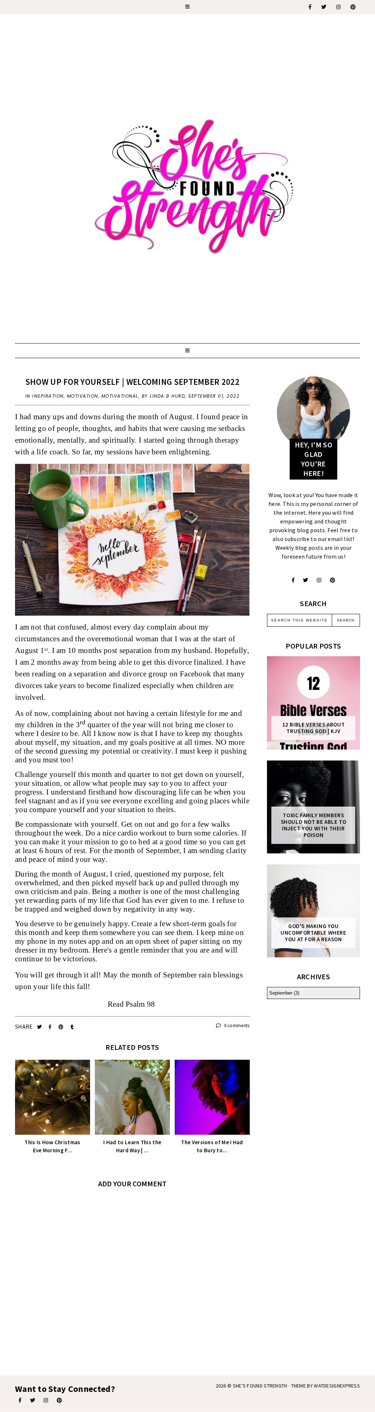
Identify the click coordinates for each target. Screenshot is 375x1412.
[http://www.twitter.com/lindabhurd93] (305, 580)
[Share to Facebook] (51, 1027)
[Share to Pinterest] (62, 1027)
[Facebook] (310, 7)
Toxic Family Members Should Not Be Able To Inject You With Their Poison (313, 825)
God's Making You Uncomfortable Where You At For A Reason (313, 933)
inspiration (48, 396)
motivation (82, 396)
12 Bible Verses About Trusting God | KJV (313, 728)
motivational (119, 396)
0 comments (236, 1025)
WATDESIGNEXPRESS (337, 1385)
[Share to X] (40, 1027)
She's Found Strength (260, 1385)
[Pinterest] (353, 7)
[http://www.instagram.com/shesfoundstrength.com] (46, 1400)
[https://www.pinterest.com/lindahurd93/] (59, 1400)
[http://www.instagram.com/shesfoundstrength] (319, 580)
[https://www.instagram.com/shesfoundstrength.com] (338, 7)
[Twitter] (324, 7)
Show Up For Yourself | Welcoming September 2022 (132, 381)
